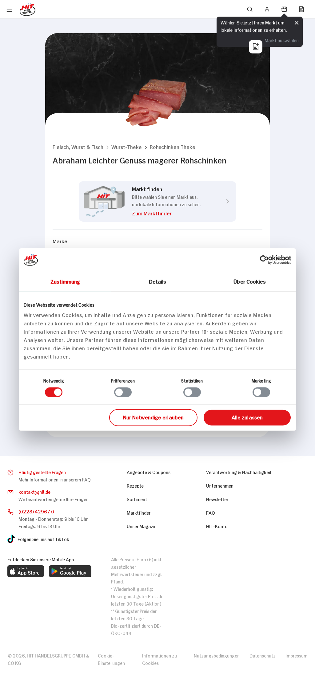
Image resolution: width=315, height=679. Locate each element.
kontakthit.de (34, 491)
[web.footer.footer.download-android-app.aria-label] (70, 571)
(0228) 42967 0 (36, 511)
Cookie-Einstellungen (111, 658)
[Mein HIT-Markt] (284, 9)
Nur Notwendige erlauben (153, 416)
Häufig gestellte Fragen (42, 472)
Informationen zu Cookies (159, 658)
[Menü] (9, 10)
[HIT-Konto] (267, 9)
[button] (78, 147)
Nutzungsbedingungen (217, 655)
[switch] (123, 392)
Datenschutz (262, 655)
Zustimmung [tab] (65, 281)
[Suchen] (250, 9)
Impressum (296, 655)
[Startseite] (27, 9)
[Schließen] (296, 23)
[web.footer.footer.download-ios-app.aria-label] (25, 571)
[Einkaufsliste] (301, 9)
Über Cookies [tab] (249, 281)
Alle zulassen (247, 416)
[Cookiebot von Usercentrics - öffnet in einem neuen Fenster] (264, 260)
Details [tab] (157, 281)
